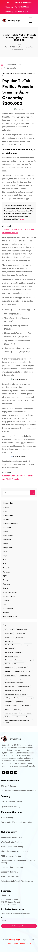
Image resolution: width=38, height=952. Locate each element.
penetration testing (23, 686)
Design (5, 531)
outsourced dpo (19, 671)
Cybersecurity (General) (10, 523)
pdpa (29, 671)
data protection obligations (13, 652)
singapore (17, 709)
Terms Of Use (12, 944)
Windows (6, 612)
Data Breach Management (12, 645)
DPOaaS (7, 664)
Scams (5, 588)
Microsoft (6, 568)
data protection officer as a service (15, 660)
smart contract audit (11, 713)
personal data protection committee (15, 694)
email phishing (9, 667)
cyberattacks (8, 633)
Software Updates (9, 596)
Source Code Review (9, 872)
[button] (30, 23)
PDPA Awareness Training (11, 802)
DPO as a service (19, 664)
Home (19, 44)
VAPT (6, 717)
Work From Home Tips (10, 616)
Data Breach (7, 527)
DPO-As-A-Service (8, 786)
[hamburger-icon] (30, 17)
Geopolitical (7, 539)
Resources (6, 584)
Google (5, 544)
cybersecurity (21, 633)
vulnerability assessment (19, 717)
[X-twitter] (7, 772)
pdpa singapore (9, 679)
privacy (30, 698)
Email (2, 917)
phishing (7, 698)
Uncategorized (8, 608)
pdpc (20, 679)
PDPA (5, 576)
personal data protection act (13, 690)
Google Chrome (8, 548)
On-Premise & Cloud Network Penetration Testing (18, 861)
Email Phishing (8, 535)
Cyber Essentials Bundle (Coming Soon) (17, 881)
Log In (5, 556)
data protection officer (11, 656)
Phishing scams (19, 698)
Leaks (5, 552)
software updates (26, 713)
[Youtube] (15, 772)
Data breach (8, 637)
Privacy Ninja (14, 20)
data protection (9, 648)
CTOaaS (6, 519)
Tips (4, 604)
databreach (19, 637)
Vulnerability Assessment (11, 837)
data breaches (9, 641)
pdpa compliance (10, 675)
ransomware (25, 705)
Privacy (5, 580)
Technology (7, 600)
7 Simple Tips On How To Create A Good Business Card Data (18, 231)
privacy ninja (8, 701)
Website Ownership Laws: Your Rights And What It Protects (17, 477)
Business (6, 507)
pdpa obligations (25, 675)
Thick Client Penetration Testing (14, 851)
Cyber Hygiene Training (10, 806)
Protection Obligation (11, 705)
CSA (11, 629)
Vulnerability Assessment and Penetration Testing (17, 721)
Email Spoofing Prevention (12, 867)
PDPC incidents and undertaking (14, 682)
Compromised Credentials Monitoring (16, 822)
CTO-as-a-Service (22, 629)
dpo (31, 660)
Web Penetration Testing (11, 842)
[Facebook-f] (3, 772)
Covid (5, 511)
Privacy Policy (25, 944)
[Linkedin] (11, 772)
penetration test (9, 686)
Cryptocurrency (8, 515)
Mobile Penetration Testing (12, 847)
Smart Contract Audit (10, 592)
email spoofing (22, 667)
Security (7, 709)
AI (5, 629)
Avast (22, 219)
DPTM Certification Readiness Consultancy (18, 791)
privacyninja (19, 701)
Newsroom (6, 572)
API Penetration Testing (11, 856)
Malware (6, 560)
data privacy (27, 645)
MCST (5, 564)
